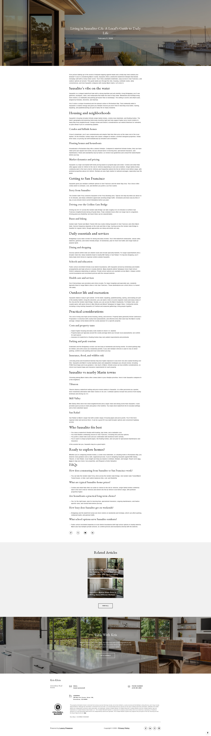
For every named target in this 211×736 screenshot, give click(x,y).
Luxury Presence (66, 728)
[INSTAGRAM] (154, 728)
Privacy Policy (123, 728)
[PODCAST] (159, 728)
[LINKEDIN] (150, 728)
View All (105, 605)
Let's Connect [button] (105, 655)
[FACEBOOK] (145, 728)
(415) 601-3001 (137, 688)
